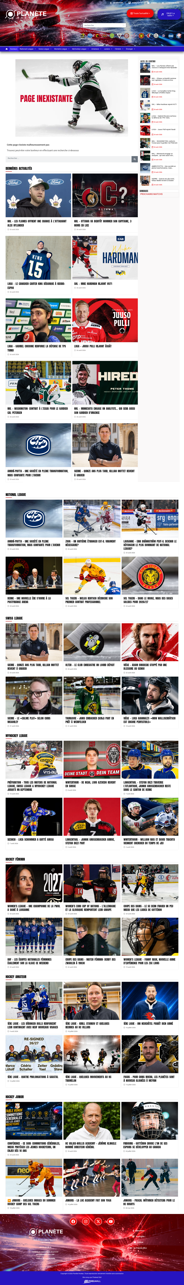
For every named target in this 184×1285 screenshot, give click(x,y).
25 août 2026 (14, 479)
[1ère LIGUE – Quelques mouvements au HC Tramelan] (92, 1054)
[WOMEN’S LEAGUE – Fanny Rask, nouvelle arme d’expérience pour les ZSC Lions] (150, 937)
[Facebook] (73, 1221)
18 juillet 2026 (72, 1031)
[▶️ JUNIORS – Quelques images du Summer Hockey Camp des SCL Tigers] (34, 1178)
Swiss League (44, 49)
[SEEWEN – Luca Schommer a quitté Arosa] (34, 817)
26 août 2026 (14, 229)
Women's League (60, 49)
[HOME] (6, 48)
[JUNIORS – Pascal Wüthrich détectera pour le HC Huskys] (149, 1178)
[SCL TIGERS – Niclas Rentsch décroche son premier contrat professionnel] (92, 576)
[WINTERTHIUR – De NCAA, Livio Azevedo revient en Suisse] (92, 760)
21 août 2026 (14, 726)
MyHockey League (79, 49)
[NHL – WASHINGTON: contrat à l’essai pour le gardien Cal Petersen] (38, 383)
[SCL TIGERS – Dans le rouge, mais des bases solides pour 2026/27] (150, 576)
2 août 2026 (130, 847)
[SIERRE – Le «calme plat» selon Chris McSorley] (34, 696)
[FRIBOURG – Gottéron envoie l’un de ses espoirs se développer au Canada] (149, 1121)
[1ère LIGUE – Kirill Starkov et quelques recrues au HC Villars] (92, 1001)
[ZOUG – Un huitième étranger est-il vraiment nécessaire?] (92, 519)
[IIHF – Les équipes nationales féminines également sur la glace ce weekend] (34, 937)
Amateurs (95, 49)
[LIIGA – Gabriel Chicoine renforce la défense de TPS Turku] (38, 320)
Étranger (129, 49)
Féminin (118, 49)
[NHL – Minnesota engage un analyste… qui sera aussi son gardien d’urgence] (105, 383)
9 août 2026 (14, 1031)
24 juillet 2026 (130, 1151)
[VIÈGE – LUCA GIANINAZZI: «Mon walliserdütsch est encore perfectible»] (150, 696)
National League (26, 49)
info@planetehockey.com (45, 1254)
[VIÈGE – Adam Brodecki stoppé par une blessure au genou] (150, 642)
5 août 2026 (72, 847)
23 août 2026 (130, 914)
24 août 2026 (14, 606)
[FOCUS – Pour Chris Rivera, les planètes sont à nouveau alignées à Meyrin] (150, 1054)
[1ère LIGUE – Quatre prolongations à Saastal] (34, 1054)
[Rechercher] (135, 159)
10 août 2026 (14, 794)
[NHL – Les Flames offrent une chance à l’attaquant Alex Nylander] (38, 195)
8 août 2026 (72, 790)
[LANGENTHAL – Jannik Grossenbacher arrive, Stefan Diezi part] (92, 817)
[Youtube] (111, 1221)
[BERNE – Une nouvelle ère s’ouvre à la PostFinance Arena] (34, 576)
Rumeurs (13, 49)
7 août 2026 (130, 794)
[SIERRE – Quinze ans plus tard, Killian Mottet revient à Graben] (105, 445)
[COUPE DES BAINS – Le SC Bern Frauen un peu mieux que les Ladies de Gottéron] (150, 883)
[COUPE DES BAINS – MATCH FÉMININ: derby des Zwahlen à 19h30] (92, 937)
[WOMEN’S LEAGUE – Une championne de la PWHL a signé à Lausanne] (34, 883)
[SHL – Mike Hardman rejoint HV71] (105, 258)
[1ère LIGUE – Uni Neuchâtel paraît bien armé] (150, 1001)
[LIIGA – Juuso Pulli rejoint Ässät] (105, 320)
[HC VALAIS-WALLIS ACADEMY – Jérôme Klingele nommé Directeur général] (91, 1121)
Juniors (107, 49)
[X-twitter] (98, 1221)
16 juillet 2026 (131, 1027)
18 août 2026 (130, 726)
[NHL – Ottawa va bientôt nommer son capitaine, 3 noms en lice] (105, 195)
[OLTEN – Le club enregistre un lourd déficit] (92, 642)
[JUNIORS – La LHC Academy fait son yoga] (91, 1178)
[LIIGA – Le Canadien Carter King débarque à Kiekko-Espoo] (38, 258)
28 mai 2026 (130, 1208)
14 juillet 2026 (131, 1084)
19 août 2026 (130, 967)
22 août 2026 (130, 672)
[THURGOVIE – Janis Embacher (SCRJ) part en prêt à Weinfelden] (92, 696)
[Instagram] (85, 1221)
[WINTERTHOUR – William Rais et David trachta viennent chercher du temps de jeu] (150, 817)
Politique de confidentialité (45, 1258)
